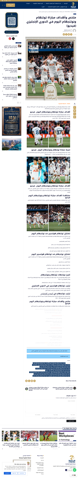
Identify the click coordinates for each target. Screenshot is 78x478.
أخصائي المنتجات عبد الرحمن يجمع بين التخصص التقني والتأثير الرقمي (10, 70)
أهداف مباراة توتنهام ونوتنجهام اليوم (57, 363)
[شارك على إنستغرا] (10, 38)
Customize (22, 473)
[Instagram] (9, 0)
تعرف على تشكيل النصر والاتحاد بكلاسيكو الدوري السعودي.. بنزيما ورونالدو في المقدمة (11, 444)
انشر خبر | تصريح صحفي (10, 5)
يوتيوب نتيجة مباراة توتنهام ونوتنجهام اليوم (42, 376)
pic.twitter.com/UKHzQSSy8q (49, 310)
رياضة (75, 14)
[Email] (69, 34)
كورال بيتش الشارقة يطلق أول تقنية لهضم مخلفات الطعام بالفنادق (9, 78)
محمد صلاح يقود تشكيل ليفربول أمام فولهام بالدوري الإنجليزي (30, 444)
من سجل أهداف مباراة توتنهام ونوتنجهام (38, 372)
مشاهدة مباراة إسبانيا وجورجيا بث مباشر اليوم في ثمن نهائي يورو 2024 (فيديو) (48, 444)
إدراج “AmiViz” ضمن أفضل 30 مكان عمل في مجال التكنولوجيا (67, 444)
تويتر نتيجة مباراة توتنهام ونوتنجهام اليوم (61, 368)
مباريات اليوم (48, 370)
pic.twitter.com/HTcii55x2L (40, 343)
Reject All (14, 473)
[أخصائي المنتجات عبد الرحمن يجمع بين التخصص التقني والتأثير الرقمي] (19, 68)
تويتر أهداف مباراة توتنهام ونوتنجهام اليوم (49, 367)
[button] (4, 5)
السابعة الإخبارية (60, 114)
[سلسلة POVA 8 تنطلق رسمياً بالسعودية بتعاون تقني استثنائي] (19, 94)
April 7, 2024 (58, 313)
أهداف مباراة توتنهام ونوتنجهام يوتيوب (45, 365)
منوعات (75, 440)
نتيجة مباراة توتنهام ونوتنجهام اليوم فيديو (42, 374)
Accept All (7, 473)
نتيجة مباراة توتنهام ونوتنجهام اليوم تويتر (61, 374)
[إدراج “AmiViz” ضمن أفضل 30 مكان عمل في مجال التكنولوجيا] (67, 436)
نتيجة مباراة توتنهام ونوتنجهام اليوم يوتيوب (61, 376)
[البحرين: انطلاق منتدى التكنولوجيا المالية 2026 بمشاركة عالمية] (19, 60)
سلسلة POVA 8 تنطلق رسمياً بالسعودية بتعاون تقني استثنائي (10, 96)
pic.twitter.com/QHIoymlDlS (57, 337)
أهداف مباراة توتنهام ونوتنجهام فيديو (62, 365)
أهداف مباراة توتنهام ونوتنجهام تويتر (40, 363)
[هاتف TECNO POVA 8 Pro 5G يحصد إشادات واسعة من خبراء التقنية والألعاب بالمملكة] (19, 86)
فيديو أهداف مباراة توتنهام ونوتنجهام (43, 368)
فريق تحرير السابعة (67, 30)
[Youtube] (6, 0)
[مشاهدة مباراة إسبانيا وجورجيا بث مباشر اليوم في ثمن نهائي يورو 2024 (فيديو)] (48, 436)
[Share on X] (71, 34)
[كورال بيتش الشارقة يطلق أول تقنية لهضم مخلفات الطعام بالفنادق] (19, 77)
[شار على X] (13, 38)
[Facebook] (2, 0)
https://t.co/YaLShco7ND (57, 322)
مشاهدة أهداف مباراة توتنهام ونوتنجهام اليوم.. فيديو (59, 372)
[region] (14, 469)
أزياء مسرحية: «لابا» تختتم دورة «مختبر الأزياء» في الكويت (9, 53)
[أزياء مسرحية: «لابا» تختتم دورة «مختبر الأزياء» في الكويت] (19, 53)
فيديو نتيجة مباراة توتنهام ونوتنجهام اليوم (61, 370)
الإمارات (34, 365)
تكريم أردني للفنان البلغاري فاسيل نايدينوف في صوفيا (10, 46)
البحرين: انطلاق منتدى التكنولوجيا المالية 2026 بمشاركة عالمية (11, 61)
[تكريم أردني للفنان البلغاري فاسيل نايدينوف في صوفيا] (19, 46)
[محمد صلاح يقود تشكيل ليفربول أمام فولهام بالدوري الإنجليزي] (29, 436)
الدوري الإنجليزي (46, 293)
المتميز (60, 367)
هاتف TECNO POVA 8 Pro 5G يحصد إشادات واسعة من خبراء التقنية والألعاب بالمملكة (10, 87)
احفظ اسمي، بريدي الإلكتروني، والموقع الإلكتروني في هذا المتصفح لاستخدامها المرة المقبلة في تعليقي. (58, 418)
